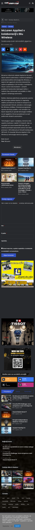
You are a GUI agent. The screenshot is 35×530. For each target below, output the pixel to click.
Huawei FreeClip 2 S (24, 168)
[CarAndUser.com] (11, 3)
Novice (15, 22)
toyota (4, 507)
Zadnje (18, 391)
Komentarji (27, 391)
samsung (10, 504)
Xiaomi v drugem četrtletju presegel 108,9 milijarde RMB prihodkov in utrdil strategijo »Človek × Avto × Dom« (24, 188)
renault (4, 504)
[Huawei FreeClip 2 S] (26, 162)
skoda (16, 504)
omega (19, 501)
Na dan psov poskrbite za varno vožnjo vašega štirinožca (23, 397)
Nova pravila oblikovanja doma (7, 184)
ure (9, 507)
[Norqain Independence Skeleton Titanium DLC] (6, 422)
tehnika (23, 504)
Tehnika (10, 22)
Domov (4, 22)
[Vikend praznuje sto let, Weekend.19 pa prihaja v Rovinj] (17, 486)
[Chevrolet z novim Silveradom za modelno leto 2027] (28, 486)
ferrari (13, 498)
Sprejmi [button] (17, 526)
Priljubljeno (7, 391)
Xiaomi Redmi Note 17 (8, 168)
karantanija (5, 501)
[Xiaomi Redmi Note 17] (9, 162)
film (18, 498)
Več (12, 526)
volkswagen (15, 507)
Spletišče (4, 241)
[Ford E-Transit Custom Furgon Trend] (6, 486)
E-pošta (4, 233)
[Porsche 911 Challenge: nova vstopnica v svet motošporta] (6, 406)
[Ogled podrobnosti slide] (17, 10)
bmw (8, 498)
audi (3, 498)
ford (23, 498)
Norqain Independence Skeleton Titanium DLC (20, 421)
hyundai (28, 498)
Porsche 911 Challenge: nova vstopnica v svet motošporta (22, 405)
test (28, 504)
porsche (26, 501)
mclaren (18, 147)
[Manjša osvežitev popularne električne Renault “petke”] (28, 480)
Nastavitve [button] (6, 526)
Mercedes (13, 501)
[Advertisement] (17, 302)
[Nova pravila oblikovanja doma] (9, 177)
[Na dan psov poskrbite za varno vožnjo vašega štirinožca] (6, 398)
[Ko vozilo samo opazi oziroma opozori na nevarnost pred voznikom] (17, 480)
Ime (2, 225)
